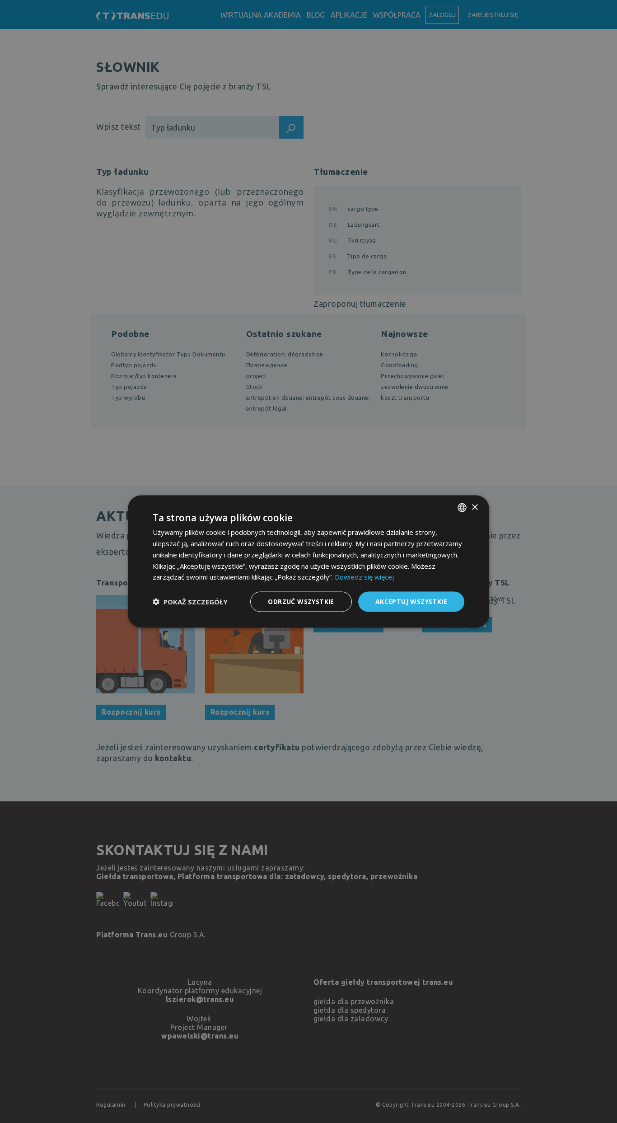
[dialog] (308, 562)
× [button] (474, 507)
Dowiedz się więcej (364, 576)
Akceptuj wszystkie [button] (411, 601)
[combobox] (462, 507)
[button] (190, 602)
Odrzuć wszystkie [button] (301, 601)
